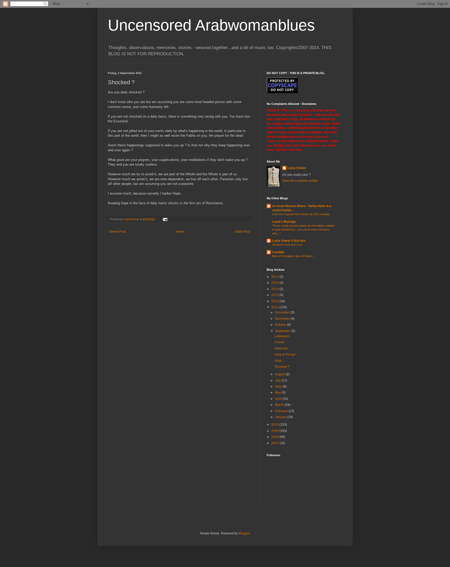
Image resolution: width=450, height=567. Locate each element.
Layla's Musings (284, 222)
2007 (275, 443)
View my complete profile (300, 181)
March (280, 405)
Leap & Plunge (285, 354)
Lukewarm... (283, 336)
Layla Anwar (297, 168)
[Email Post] (164, 219)
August (280, 374)
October (281, 325)
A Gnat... (280, 342)
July (278, 380)
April (278, 399)
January (281, 417)
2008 (275, 437)
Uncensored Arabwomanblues (211, 25)
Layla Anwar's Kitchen (288, 241)
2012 (275, 301)
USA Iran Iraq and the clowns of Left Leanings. (301, 214)
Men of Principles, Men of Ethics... (293, 256)
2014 (275, 289)
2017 (275, 277)
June (279, 386)
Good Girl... (282, 348)
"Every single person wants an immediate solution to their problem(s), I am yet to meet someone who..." (303, 229)
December (283, 312)
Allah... (279, 361)
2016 (275, 283)
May (278, 392)
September (283, 331)
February (282, 411)
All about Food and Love (287, 244)
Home (180, 231)
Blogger (244, 533)
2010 (275, 424)
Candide (278, 252)
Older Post (242, 231)
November (283, 319)
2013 (275, 295)
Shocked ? (282, 367)
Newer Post (117, 231)
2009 (275, 431)
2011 (275, 307)
